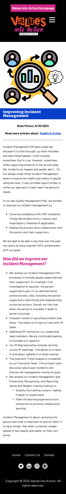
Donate (49, 455)
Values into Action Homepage (33, 8)
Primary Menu (52, 19)
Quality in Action (50, 133)
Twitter (21, 466)
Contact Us (32, 455)
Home (16, 455)
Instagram (37, 466)
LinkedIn (29, 466)
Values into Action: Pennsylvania (28, 25)
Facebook (45, 466)
